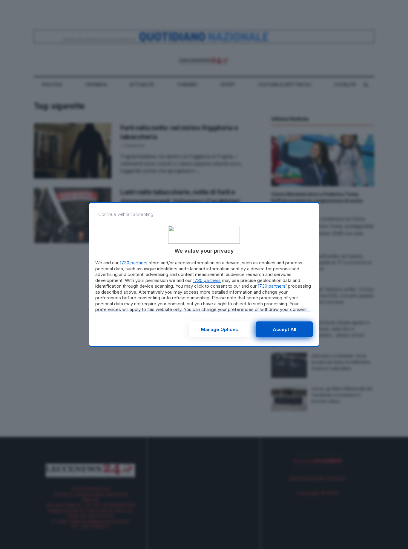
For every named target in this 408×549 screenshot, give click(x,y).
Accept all (284, 329)
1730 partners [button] (134, 263)
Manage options (219, 329)
